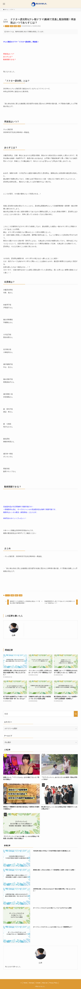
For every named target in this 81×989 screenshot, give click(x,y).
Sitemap (31, 983)
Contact (38, 983)
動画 (15, 26)
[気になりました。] (40, 4)
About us (44, 983)
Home (25, 983)
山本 (13, 635)
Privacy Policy (53, 983)
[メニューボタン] (4, 4)
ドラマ (7, 26)
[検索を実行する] (76, 714)
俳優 (11, 26)
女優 (19, 26)
